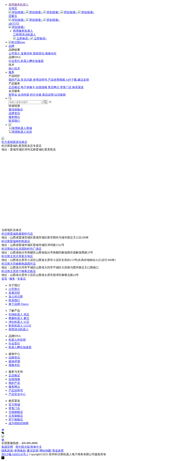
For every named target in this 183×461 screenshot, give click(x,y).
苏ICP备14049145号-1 (14, 454)
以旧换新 (60, 94)
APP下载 (72, 79)
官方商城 (14, 404)
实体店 (23, 141)
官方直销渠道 (10, 141)
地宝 (14, 8)
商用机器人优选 (22, 131)
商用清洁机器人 (26, 34)
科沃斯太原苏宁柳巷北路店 (18, 271)
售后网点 (54, 87)
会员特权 (24, 94)
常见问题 (27, 79)
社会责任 (15, 60)
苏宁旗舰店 (16, 419)
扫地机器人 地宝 (19, 314)
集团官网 (7, 446)
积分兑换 (36, 94)
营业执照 (58, 450)
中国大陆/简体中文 (30, 446)
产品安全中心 (17, 394)
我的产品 (15, 79)
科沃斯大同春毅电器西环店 (18, 263)
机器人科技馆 (17, 339)
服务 (11, 72)
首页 (4, 278)
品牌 (11, 45)
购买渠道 (78, 87)
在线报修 (42, 87)
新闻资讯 (39, 53)
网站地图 (45, 450)
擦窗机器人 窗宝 (19, 318)
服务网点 (14, 117)
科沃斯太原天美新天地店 (17, 256)
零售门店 (66, 87)
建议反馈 (83, 79)
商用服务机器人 (23, 30)
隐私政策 (7, 450)
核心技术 (14, 68)
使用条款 (20, 450)
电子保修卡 (28, 87)
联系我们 (14, 120)
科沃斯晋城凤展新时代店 (17, 233)
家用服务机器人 (19, 4)
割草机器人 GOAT (20, 325)
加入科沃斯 (16, 296)
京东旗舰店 (16, 415)
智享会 (13, 94)
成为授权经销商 (19, 423)
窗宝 (14, 15)
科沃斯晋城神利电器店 (15, 241)
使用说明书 (40, 79)
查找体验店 (16, 109)
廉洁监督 (32, 450)
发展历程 (27, 53)
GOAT (15, 23)
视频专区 (50, 53)
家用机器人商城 (22, 128)
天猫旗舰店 (16, 412)
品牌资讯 (14, 113)
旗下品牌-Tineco (19, 304)
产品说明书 (16, 390)
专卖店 (21, 278)
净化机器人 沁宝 (19, 321)
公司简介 (15, 53)
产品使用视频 (57, 79)
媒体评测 (14, 361)
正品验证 (15, 87)
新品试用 (48, 94)
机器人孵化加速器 (32, 60)
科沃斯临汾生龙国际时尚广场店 (21, 248)
